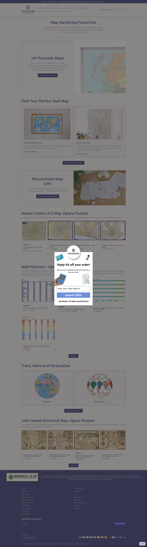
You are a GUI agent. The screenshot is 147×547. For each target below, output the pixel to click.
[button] (73, 295)
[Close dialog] (91, 243)
